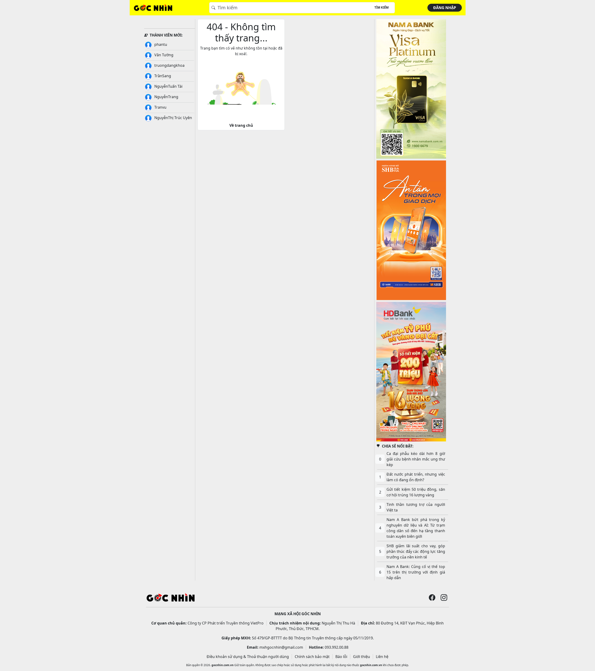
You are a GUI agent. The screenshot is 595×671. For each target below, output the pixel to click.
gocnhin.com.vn (223, 665)
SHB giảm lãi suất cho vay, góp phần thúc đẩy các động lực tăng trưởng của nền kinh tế (416, 551)
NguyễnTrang (165, 96)
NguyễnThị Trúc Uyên (172, 117)
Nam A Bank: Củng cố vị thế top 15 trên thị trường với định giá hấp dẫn (416, 572)
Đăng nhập (444, 7)
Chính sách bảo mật (312, 656)
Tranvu (159, 107)
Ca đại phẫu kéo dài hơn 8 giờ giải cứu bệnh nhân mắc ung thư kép (416, 459)
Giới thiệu (361, 656)
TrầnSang (162, 75)
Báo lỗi (341, 656)
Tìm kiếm (381, 7)
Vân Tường (163, 54)
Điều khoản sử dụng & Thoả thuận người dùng (248, 656)
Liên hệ (382, 656)
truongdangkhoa (169, 65)
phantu (160, 44)
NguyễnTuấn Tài (167, 86)
